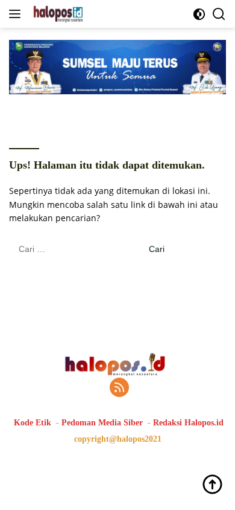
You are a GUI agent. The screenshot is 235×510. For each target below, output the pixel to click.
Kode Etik (32, 422)
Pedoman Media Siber (102, 422)
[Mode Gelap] (199, 14)
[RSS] (119, 388)
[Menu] (17, 14)
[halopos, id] (85, 14)
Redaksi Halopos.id (188, 422)
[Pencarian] (219, 14)
